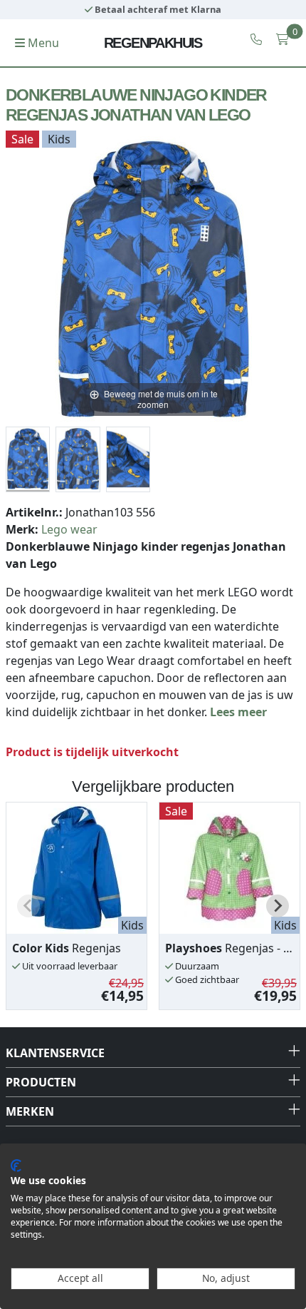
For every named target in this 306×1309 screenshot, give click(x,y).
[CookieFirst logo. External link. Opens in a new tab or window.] (16, 1165)
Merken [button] (30, 1111)
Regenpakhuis (153, 43)
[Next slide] (277, 906)
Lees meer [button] (238, 712)
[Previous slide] (28, 906)
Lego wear (69, 529)
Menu (42, 43)
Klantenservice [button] (55, 1053)
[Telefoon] (256, 39)
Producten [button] (41, 1082)
